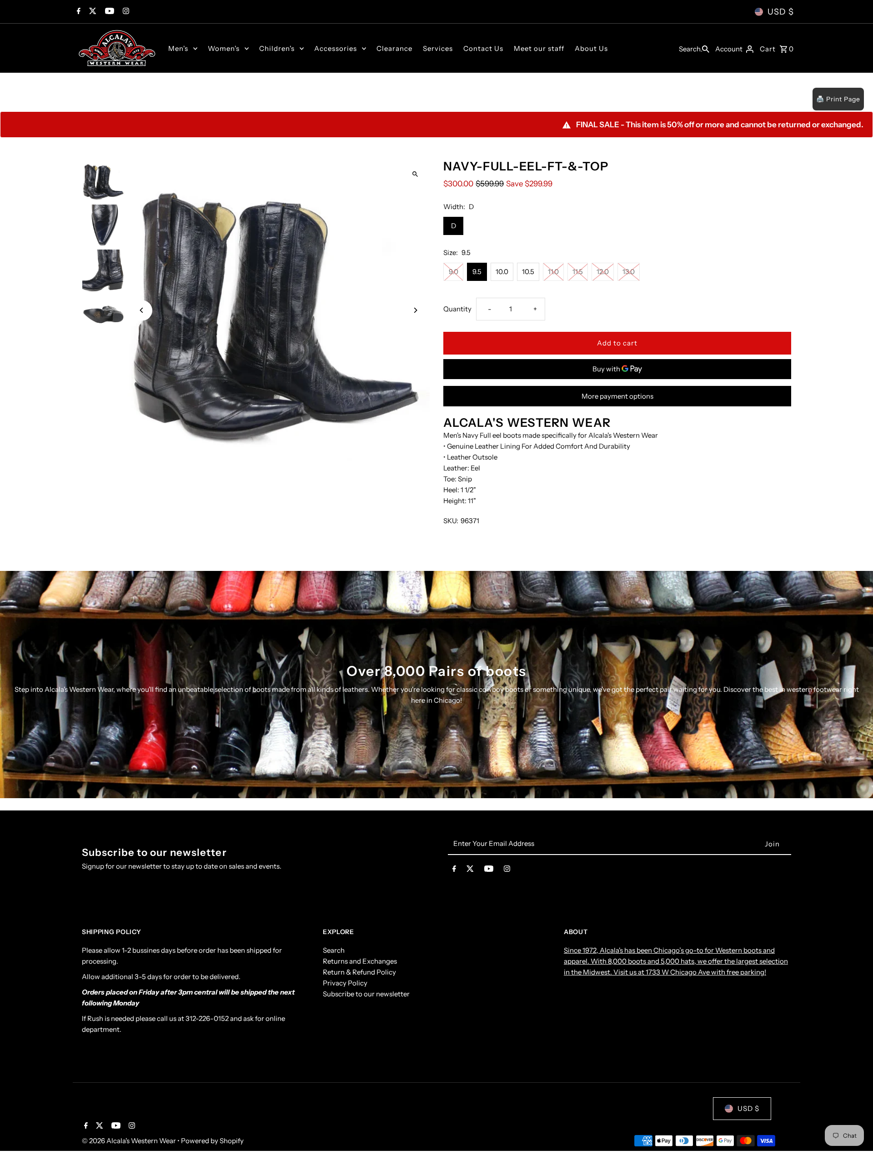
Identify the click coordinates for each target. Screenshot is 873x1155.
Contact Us (483, 48)
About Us (591, 48)
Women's (224, 48)
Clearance (394, 48)
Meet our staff (539, 48)
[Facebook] (77, 12)
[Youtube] (108, 12)
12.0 (603, 271)
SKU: (450, 520)
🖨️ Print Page (838, 99)
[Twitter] (91, 12)
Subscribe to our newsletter (366, 994)
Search (334, 950)
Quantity (457, 309)
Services (438, 48)
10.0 (502, 271)
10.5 (528, 271)
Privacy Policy (345, 983)
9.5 (477, 271)
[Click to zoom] (415, 174)
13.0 (628, 271)
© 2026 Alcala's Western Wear (129, 1140)
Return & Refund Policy (359, 972)
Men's (178, 48)
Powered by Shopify (212, 1140)
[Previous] (142, 310)
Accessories (335, 48)
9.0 (453, 271)
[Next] (415, 310)
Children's (277, 48)
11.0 (553, 271)
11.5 (577, 271)
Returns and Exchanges (360, 961)
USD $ (781, 12)
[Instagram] (124, 12)
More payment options (617, 396)
